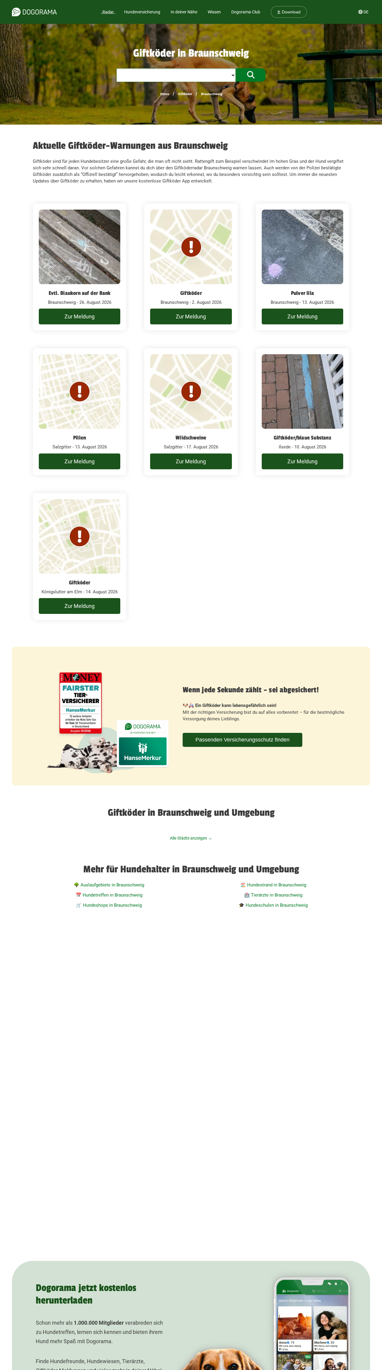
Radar (108, 12)
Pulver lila (302, 293)
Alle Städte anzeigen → (191, 838)
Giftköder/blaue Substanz (302, 437)
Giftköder (185, 94)
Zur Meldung (79, 316)
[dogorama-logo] (34, 11)
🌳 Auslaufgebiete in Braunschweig (109, 885)
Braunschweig (211, 94)
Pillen (79, 437)
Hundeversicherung (142, 12)
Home (164, 94)
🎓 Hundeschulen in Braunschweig (273, 905)
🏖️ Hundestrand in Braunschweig (273, 885)
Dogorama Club (245, 12)
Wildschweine (190, 437)
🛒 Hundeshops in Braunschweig (109, 905)
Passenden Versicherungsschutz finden (242, 740)
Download (291, 12)
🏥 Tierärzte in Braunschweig (273, 895)
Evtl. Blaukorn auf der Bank (79, 293)
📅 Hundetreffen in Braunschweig (109, 895)
